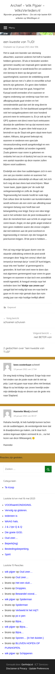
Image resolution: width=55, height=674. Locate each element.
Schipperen (26, 653)
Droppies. (21, 588)
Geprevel (11, 307)
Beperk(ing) (11, 543)
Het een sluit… (24, 582)
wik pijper (10, 571)
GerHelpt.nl (27, 664)
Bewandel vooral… (26, 593)
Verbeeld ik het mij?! (27, 610)
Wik (36, 47)
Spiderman (26, 599)
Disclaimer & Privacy (16, 668)
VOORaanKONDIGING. (18, 505)
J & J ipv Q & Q (13, 526)
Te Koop (9, 487)
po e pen (20, 615)
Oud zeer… (11, 537)
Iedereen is (11, 515)
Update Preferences (39, 668)
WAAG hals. (11, 521)
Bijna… (20, 621)
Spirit (8, 554)
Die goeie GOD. (14, 532)
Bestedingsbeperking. (17, 548)
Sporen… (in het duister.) (30, 637)
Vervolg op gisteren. (16, 510)
